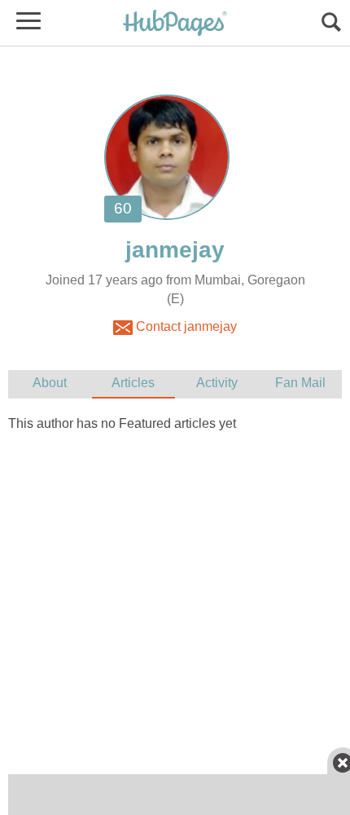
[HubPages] (175, 24)
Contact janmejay (185, 326)
